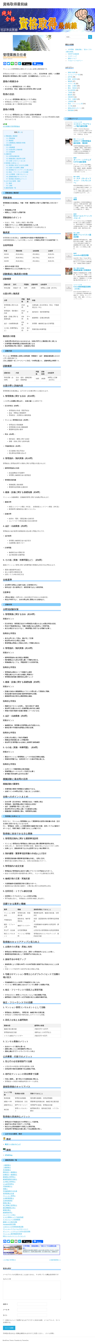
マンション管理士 (9, 1196)
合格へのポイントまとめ (15, 161)
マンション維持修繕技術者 (12, 1234)
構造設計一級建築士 (10, 1172)
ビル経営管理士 (8, 1184)
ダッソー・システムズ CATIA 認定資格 (16, 1231)
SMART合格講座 (73, 54)
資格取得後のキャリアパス (16, 176)
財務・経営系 (72, 79)
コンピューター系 (74, 74)
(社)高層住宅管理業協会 (11, 126)
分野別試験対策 (12, 156)
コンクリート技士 (9, 1215)
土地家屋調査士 (8, 1198)
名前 (5, 1304)
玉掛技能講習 (7, 1201)
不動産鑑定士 (7, 1186)
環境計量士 (7, 1203)
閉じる (20, 132)
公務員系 (71, 101)
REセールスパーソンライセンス (14, 1236)
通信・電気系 (72, 88)
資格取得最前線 (15, 4)
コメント (7, 1279)
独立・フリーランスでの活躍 (17, 172)
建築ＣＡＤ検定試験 (10, 1222)
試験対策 (8, 154)
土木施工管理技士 (9, 1182)
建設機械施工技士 (9, 1208)
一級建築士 (7, 1165)
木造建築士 (7, 1170)
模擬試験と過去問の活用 (15, 158)
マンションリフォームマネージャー (15, 1229)
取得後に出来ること (11, 163)
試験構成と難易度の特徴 (15, 143)
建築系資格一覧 (10, 188)
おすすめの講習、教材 (12, 181)
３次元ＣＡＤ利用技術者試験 (13, 1227)
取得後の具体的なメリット (16, 179)
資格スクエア (72, 58)
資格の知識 (71, 72)
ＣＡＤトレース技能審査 (11, 1219)
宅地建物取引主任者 (10, 1191)
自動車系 (71, 97)
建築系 (5, 58)
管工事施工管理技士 (10, 1205)
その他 (70, 106)
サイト (5, 1315)
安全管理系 (71, 90)
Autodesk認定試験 (9, 1224)
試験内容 (8, 145)
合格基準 (10, 152)
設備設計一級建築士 (10, 1175)
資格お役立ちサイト (74, 108)
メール (6, 1309)
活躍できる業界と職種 (15, 167)
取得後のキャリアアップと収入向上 (19, 170)
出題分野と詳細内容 (14, 149)
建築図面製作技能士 (10, 1179)
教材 (9, 183)
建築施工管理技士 (9, 1177)
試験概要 (10, 147)
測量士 (5, 1189)
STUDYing (8, 1155)
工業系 (70, 92)
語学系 (70, 77)
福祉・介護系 (72, 86)
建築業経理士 (7, 1212)
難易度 (9, 140)
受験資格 (10, 138)
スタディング (72, 56)
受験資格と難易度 (10, 136)
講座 (9, 185)
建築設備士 (7, 1210)
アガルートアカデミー (75, 60)
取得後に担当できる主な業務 (17, 165)
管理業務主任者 (8, 1193)
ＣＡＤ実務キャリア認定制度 (13, 1217)
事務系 (70, 81)
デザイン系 (71, 83)
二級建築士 (7, 1167)
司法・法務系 (72, 99)
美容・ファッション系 (75, 103)
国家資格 (10, 58)
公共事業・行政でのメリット (17, 174)
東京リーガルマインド (13, 1144)
